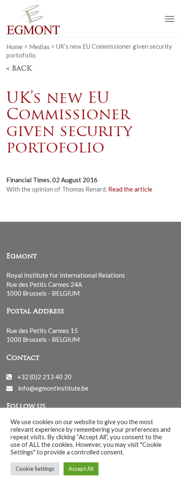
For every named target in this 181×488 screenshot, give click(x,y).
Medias (39, 46)
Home (14, 46)
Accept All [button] (81, 468)
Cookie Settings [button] (35, 468)
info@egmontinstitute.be (53, 388)
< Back (19, 69)
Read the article (130, 189)
